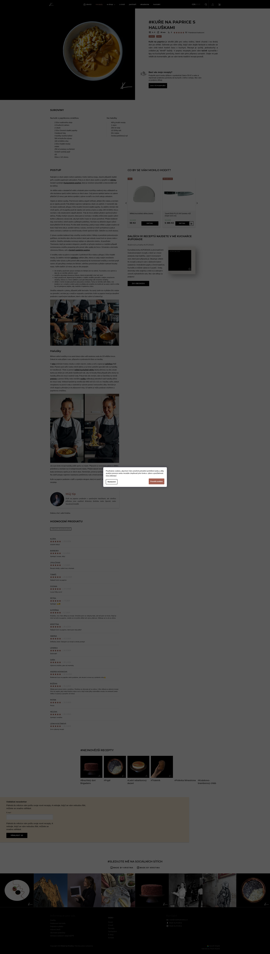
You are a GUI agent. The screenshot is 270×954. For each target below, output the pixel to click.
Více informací (111, 475)
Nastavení (112, 482)
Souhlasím (156, 481)
